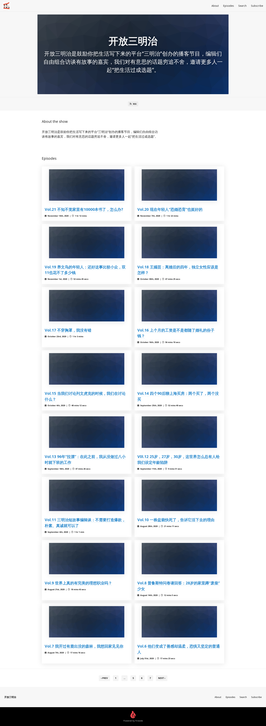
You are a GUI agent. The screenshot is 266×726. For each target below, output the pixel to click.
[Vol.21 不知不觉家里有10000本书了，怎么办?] (87, 185)
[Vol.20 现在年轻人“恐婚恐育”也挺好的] (179, 185)
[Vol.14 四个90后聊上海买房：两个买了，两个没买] (179, 368)
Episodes (228, 5)
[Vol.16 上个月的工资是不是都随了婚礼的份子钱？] (179, 305)
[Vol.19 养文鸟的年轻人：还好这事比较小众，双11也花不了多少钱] (87, 242)
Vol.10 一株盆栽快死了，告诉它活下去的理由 (175, 519)
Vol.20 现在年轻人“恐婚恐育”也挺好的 (169, 209)
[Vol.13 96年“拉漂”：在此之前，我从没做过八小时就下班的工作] (87, 432)
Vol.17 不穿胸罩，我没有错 (68, 330)
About (215, 5)
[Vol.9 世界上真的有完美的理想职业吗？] (87, 558)
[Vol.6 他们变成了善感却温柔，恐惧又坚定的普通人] (179, 621)
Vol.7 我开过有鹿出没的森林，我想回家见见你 (84, 646)
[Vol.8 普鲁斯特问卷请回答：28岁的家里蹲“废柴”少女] (179, 558)
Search (242, 5)
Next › (161, 678)
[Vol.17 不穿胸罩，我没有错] (87, 305)
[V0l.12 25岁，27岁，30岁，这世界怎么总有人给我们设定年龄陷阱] (179, 432)
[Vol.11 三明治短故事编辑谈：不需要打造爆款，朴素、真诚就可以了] (87, 495)
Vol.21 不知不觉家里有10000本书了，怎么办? (84, 209)
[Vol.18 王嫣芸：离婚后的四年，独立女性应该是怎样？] (179, 242)
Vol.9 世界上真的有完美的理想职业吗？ (78, 582)
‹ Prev (104, 678)
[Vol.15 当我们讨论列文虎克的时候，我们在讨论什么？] (87, 368)
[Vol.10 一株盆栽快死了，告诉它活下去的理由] (179, 495)
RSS (134, 103)
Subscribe (257, 5)
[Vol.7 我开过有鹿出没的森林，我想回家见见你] (87, 621)
